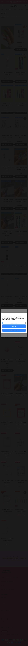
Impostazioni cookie (14, 323)
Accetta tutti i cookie (14, 330)
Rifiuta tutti (14, 326)
